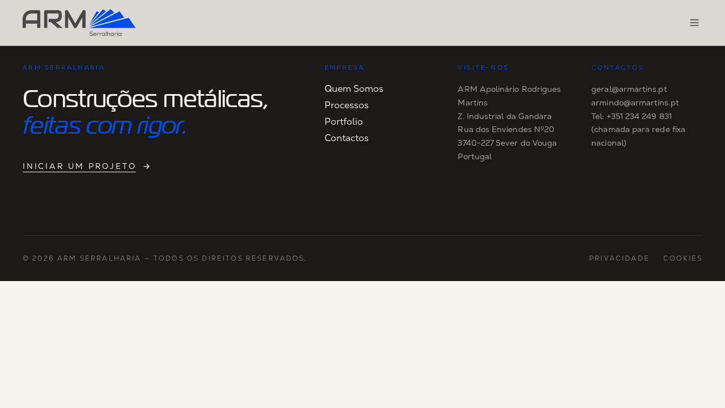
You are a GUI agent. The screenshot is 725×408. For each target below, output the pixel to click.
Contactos (347, 138)
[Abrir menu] (694, 23)
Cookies (682, 258)
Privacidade (619, 258)
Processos (347, 105)
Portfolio (344, 122)
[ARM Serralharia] (79, 22)
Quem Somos (354, 89)
